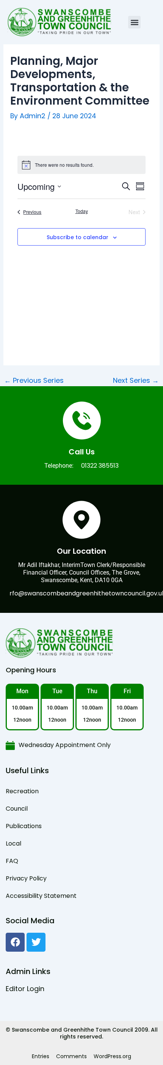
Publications (24, 826)
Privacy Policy (26, 878)
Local (13, 843)
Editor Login (25, 988)
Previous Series (34, 380)
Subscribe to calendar (77, 237)
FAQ (12, 861)
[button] (134, 22)
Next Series (136, 380)
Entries (40, 1056)
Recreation (22, 791)
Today (81, 211)
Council (17, 808)
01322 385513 (100, 465)
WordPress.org (112, 1056)
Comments (71, 1056)
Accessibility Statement (41, 895)
